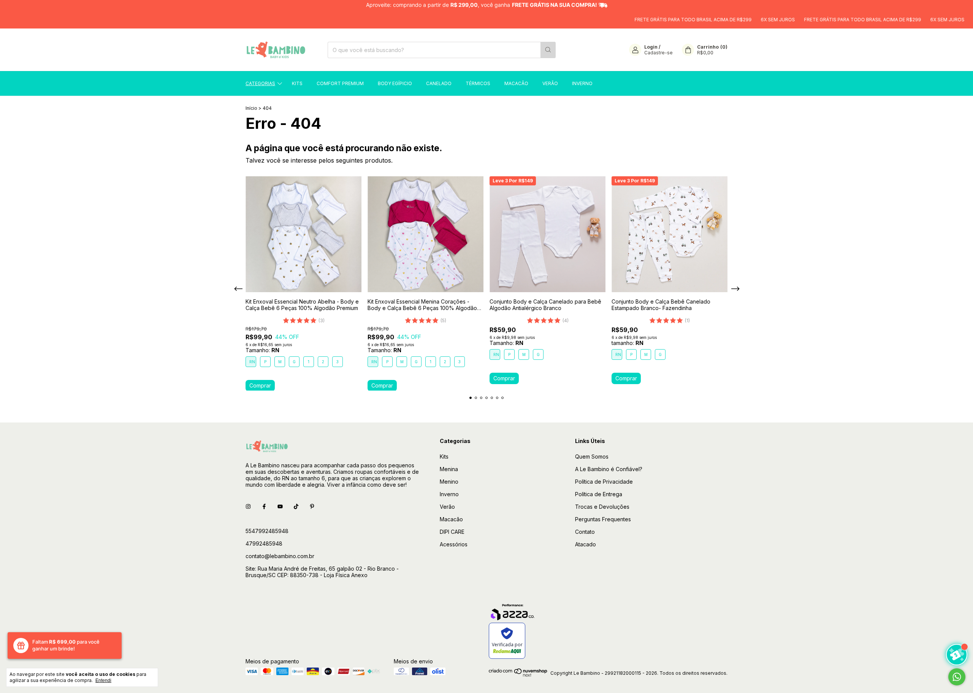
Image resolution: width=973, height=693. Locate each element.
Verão (550, 83)
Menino (449, 481)
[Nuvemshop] (518, 675)
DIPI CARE (452, 531)
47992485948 (264, 543)
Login (651, 47)
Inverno (582, 83)
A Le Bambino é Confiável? (608, 469)
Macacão (516, 83)
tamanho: (627, 343)
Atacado (585, 544)
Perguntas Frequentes (603, 519)
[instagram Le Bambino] (248, 506)
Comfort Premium (340, 83)
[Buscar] (548, 50)
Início (251, 108)
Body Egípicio (395, 83)
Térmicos (478, 83)
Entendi (103, 680)
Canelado (439, 83)
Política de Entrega (598, 494)
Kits (297, 83)
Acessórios (453, 544)
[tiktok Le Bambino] (296, 506)
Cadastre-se (658, 52)
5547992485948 (267, 531)
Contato (585, 531)
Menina (449, 469)
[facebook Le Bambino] (264, 506)
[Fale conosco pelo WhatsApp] (956, 676)
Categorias (260, 83)
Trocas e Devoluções (602, 506)
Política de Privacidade (604, 481)
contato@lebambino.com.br (280, 556)
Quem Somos (592, 456)
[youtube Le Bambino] (280, 506)
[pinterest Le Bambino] (312, 506)
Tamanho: (262, 350)
